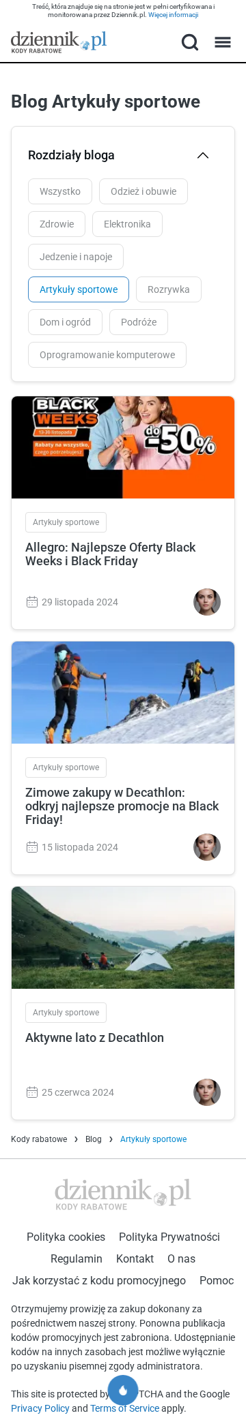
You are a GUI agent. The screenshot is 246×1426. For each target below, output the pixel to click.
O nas (181, 1258)
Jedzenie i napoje (76, 256)
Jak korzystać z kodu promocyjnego (99, 1280)
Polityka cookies (66, 1237)
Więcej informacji (173, 14)
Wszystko (60, 191)
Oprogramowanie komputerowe (107, 354)
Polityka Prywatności (169, 1237)
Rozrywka (169, 289)
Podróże (138, 322)
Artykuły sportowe (79, 289)
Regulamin (76, 1258)
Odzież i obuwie (143, 191)
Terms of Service (125, 1408)
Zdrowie (57, 224)
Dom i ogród (65, 322)
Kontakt (135, 1258)
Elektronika (127, 224)
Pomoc (217, 1280)
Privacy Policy (41, 1408)
